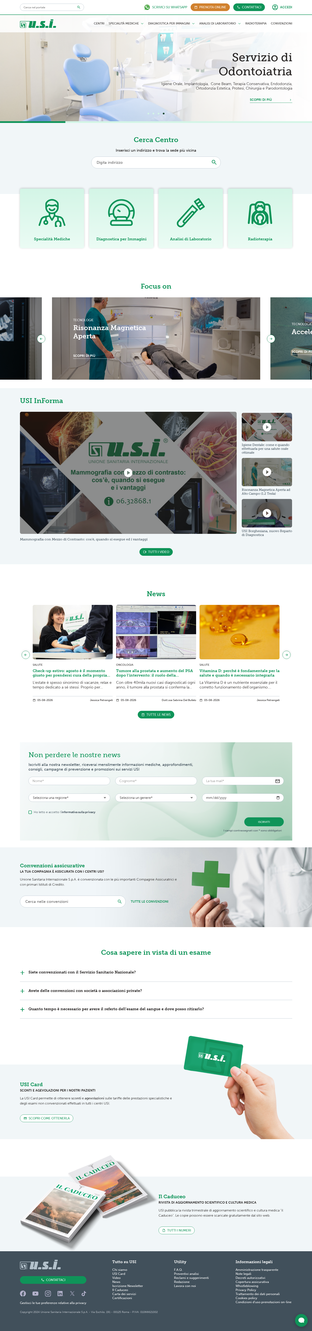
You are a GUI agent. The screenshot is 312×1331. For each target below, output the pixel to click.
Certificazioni (122, 1298)
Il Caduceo (120, 1290)
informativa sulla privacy (78, 812)
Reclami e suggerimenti (191, 1278)
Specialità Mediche (124, 23)
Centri (99, 23)
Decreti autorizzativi (250, 1278)
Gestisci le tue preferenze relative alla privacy (53, 1303)
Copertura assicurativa (252, 1282)
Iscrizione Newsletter (127, 1286)
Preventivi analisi (186, 1274)
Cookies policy (246, 1298)
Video (116, 1278)
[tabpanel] (156, 68)
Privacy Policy (246, 1290)
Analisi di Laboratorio (217, 23)
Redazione (182, 1282)
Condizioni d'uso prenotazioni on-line (263, 1302)
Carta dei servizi (124, 1294)
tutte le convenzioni (150, 901)
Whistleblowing (247, 1286)
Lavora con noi (185, 1286)
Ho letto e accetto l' (64, 812)
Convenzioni (281, 23)
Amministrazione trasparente (257, 1270)
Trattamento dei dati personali (258, 1294)
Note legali (243, 1274)
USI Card (118, 1274)
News (116, 1282)
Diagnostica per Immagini (169, 23)
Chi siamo (119, 1270)
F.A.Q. (178, 1270)
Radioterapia (256, 23)
